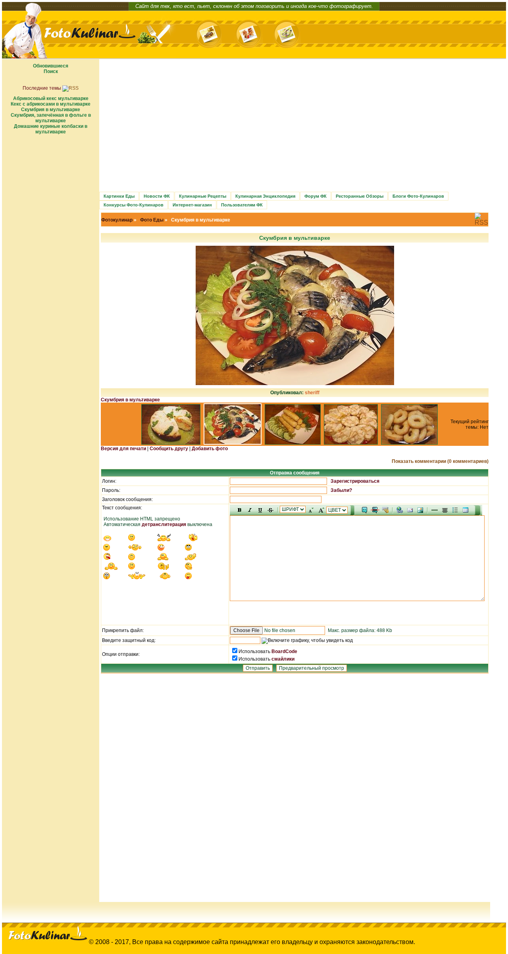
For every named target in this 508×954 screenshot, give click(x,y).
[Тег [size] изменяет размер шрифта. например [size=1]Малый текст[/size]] (311, 510)
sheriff (312, 392)
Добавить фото (210, 448)
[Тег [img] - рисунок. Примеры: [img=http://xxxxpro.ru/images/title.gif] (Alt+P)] (420, 510)
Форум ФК (315, 196)
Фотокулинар (117, 220)
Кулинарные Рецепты (202, 196)
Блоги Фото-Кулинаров (418, 196)
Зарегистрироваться (355, 481)
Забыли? (341, 490)
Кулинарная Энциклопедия (265, 196)
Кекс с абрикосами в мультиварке (50, 104)
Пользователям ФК (242, 204)
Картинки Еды (119, 196)
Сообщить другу (169, 448)
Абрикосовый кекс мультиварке (51, 98)
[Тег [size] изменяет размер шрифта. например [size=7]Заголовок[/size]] (321, 510)
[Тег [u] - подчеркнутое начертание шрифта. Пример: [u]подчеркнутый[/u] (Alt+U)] (260, 510)
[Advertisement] (50, 258)
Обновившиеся (50, 66)
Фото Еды (152, 220)
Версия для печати (123, 448)
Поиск (51, 71)
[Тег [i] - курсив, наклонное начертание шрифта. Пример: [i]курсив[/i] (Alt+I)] (250, 510)
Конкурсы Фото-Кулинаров (134, 204)
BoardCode (284, 651)
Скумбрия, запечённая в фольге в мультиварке (51, 117)
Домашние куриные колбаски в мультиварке (50, 129)
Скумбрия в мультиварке (50, 109)
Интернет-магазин (192, 204)
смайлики (282, 659)
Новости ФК (157, 196)
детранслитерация (164, 524)
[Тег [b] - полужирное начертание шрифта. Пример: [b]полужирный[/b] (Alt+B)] (240, 510)
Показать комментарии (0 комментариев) (440, 461)
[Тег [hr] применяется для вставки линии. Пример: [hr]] (434, 510)
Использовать (255, 651)
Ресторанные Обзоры (359, 196)
